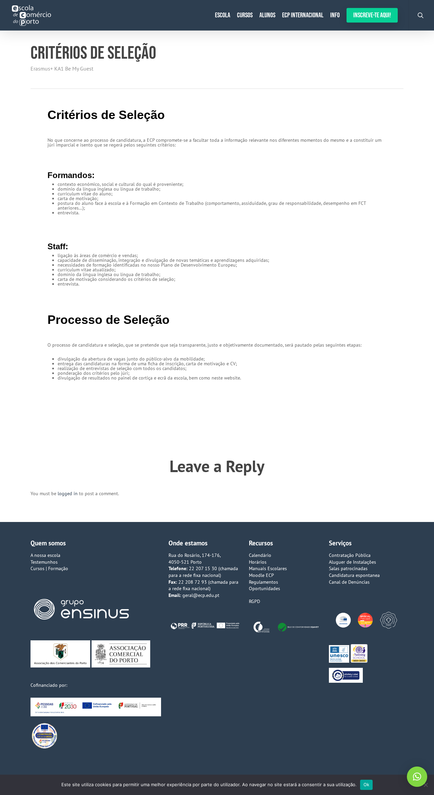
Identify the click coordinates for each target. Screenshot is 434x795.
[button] (417, 777)
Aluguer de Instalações (352, 562)
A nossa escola (45, 555)
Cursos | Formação (49, 568)
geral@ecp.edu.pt (200, 595)
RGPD (254, 601)
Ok (366, 784)
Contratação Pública (350, 555)
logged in (68, 493)
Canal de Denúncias (349, 582)
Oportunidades (264, 588)
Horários (258, 562)
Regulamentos (263, 582)
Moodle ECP (261, 575)
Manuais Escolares (268, 568)
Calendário (260, 555)
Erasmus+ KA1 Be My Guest (62, 68)
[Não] (425, 784)
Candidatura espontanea (354, 575)
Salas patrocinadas (348, 568)
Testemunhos (44, 562)
